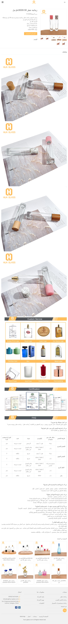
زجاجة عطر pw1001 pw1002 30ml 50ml (42, 581)
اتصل (29, 616)
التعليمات (41, 603)
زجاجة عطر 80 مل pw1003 (25, 581)
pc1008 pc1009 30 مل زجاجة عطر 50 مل (25, 559)
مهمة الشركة (40, 600)
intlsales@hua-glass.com (10, 599)
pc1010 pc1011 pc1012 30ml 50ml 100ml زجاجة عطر (9, 559)
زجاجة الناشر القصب (61, 600)
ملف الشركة (40, 597)
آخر (66, 610)
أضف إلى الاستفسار (30, 33)
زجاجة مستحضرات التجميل (59, 603)
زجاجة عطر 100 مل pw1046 (59, 559)
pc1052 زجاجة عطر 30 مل (59, 581)
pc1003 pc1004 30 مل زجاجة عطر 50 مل (42, 559)
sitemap (22, 616)
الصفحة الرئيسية (43, 616)
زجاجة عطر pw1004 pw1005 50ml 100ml (9, 581)
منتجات (35, 616)
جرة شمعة (64, 606)
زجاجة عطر (63, 597)
